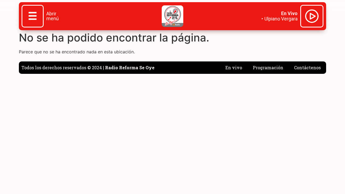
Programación (268, 67)
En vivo (233, 67)
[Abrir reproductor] (312, 17)
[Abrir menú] (32, 17)
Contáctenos (307, 67)
